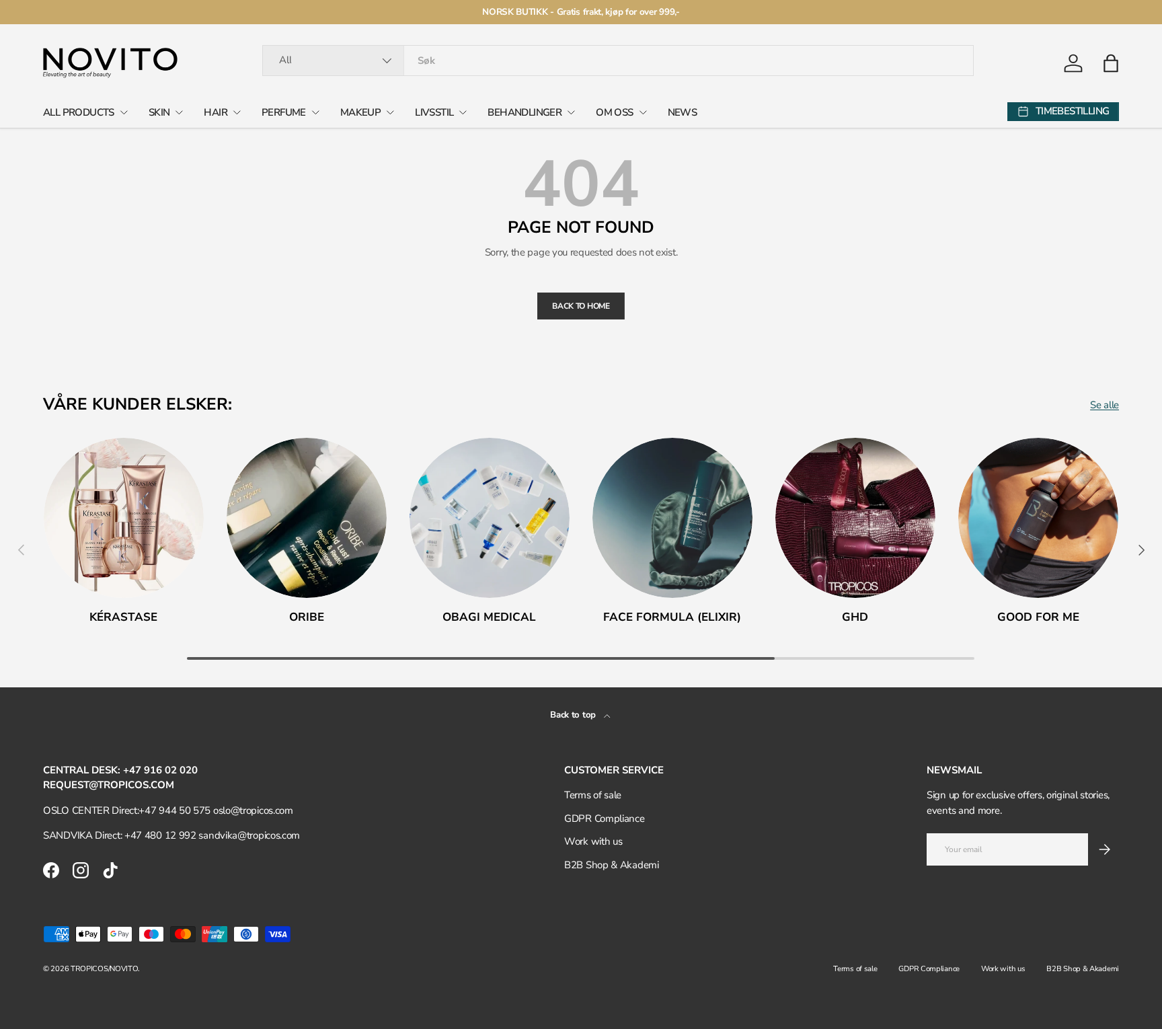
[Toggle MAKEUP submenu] (390, 112)
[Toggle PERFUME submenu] (315, 112)
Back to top (574, 715)
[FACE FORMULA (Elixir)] (672, 518)
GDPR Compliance (604, 818)
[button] (1111, 63)
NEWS (682, 112)
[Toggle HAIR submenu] (237, 112)
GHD (855, 617)
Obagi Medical (489, 617)
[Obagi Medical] (490, 518)
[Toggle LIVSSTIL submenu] (463, 112)
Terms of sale (592, 795)
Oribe (306, 617)
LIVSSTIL (434, 112)
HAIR (215, 112)
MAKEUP (360, 112)
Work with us (593, 841)
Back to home (580, 306)
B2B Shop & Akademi (611, 865)
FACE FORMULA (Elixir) (672, 617)
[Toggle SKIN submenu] (179, 112)
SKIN (159, 112)
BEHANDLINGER (524, 112)
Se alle (1104, 405)
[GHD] (855, 518)
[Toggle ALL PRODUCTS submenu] (124, 112)
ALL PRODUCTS (78, 112)
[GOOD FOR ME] (1038, 518)
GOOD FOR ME (1038, 617)
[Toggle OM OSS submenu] (643, 112)
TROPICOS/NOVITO (105, 969)
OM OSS (614, 112)
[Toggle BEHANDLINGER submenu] (571, 112)
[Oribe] (307, 518)
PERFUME (284, 112)
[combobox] (617, 60)
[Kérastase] (124, 518)
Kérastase (123, 617)
